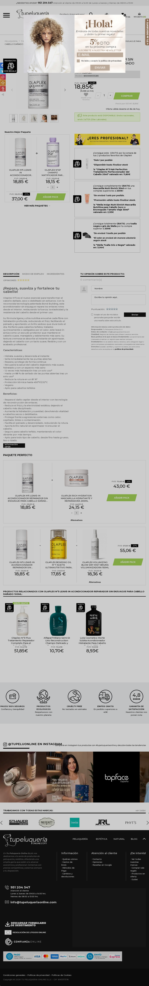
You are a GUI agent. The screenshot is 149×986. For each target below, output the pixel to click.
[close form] (125, 15)
